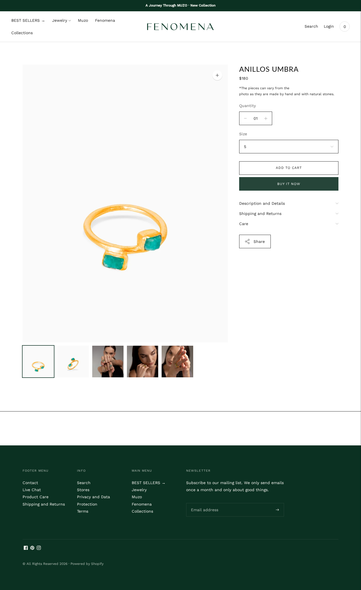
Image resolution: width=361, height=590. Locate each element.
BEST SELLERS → (28, 20)
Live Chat (32, 489)
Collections (22, 33)
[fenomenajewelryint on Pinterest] (32, 548)
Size (243, 134)
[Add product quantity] (245, 118)
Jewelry (59, 20)
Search (311, 26)
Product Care (36, 497)
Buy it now (288, 184)
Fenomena (105, 20)
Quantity (247, 105)
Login (329, 26)
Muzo (83, 20)
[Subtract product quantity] (266, 118)
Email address (203, 503)
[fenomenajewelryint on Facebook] (26, 548)
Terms (82, 511)
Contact (30, 482)
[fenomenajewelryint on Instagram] (39, 548)
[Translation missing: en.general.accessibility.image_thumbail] (38, 361)
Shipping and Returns (260, 213)
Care (243, 223)
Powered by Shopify (87, 564)
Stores (83, 489)
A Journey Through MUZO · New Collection (180, 5)
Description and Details (262, 203)
